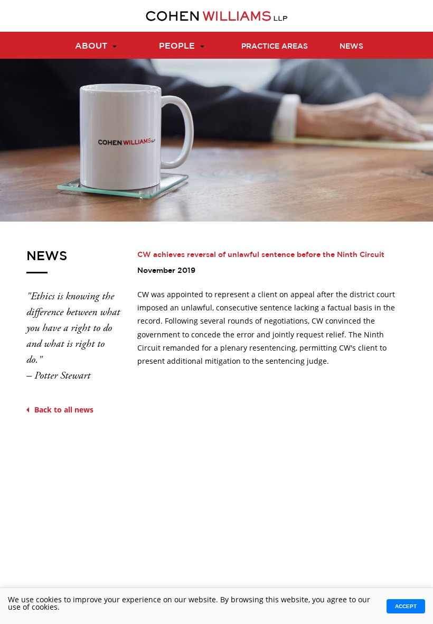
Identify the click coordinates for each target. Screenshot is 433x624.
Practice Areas (274, 46)
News (351, 46)
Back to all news (63, 410)
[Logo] (216, 16)
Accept (406, 606)
